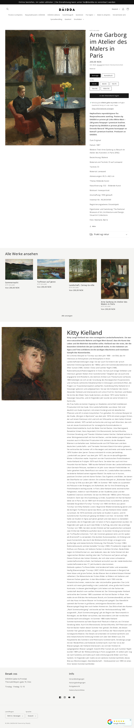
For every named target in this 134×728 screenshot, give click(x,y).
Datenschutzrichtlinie (77, 690)
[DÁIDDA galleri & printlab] (110, 724)
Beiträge (95, 76)
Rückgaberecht (74, 686)
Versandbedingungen (76, 679)
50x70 (114, 84)
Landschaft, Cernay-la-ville (81, 285)
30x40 (94, 84)
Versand (99, 65)
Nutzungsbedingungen (77, 683)
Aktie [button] (94, 226)
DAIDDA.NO (13, 723)
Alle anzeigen (67, 316)
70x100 (94, 89)
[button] (7, 9)
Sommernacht (11, 282)
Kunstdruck (108, 76)
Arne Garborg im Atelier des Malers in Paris (114, 303)
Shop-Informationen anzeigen (103, 109)
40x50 (104, 84)
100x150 (106, 89)
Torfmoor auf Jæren (46, 282)
